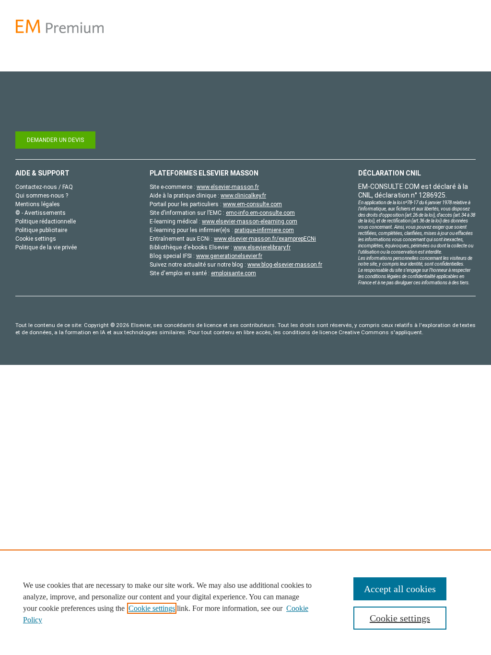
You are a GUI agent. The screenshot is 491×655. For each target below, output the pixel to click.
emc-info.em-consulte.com (260, 213)
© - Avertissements (40, 213)
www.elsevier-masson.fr (228, 187)
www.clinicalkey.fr (243, 195)
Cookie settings (152, 608)
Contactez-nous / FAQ (44, 187)
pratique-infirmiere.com (264, 230)
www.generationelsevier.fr (229, 256)
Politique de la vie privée (46, 247)
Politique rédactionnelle (45, 221)
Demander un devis (55, 140)
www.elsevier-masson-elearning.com (249, 221)
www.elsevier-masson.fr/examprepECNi (265, 238)
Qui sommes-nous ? (41, 195)
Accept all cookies (400, 589)
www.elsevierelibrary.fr (262, 247)
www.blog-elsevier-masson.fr (284, 264)
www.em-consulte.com (252, 204)
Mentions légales (37, 204)
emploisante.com (233, 273)
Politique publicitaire (41, 230)
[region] (245, 602)
